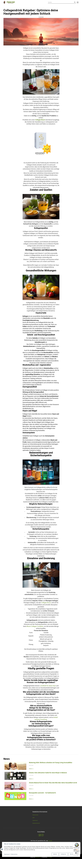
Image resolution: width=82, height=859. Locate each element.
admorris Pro (38, 857)
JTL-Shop (49, 857)
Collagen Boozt (40, 120)
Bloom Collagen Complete (35, 626)
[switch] (76, 853)
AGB (33, 817)
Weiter (30, 768)
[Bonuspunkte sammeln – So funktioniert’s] (15, 796)
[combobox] (61, 2)
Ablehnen (55, 854)
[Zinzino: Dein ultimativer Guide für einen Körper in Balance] (15, 776)
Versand (50, 840)
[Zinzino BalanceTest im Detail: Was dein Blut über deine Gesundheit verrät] (15, 786)
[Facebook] (39, 835)
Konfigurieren (63, 854)
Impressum (7, 854)
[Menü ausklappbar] (77, 2)
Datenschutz (14, 854)
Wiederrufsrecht (36, 823)
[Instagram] (42, 835)
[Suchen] (75, 2)
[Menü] (79, 843)
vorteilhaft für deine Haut (48, 686)
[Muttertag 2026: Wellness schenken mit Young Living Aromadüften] (15, 766)
